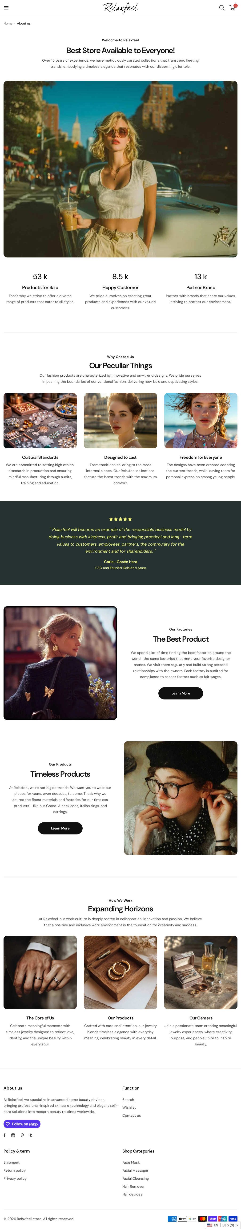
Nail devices (132, 1194)
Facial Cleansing (135, 1178)
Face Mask (131, 1162)
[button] (223, 1225)
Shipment (12, 1162)
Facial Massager (135, 1170)
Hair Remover (133, 1186)
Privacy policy (15, 1178)
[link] (120, 169)
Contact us (131, 1115)
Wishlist (129, 1107)
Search (128, 1099)
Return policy (15, 1170)
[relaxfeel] (120, 7)
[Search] (222, 8)
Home (8, 23)
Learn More (181, 693)
